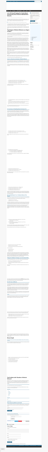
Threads (10, 1)
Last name (31, 18)
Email (8, 435)
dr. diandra (12, 17)
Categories (31, 44)
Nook (32, 39)
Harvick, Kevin (20, 17)
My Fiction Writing (27, 445)
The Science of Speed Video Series (33, 445)
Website (8, 437)
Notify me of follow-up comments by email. (12, 439)
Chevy (16, 17)
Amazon (32, 38)
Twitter (16, 1)
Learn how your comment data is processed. (21, 443)
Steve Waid (19, 61)
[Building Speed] (24, 9)
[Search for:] (37, 1)
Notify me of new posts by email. (11, 440)
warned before (9, 110)
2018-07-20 (9, 17)
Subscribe (13, 418)
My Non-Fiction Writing (21, 445)
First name (8, 407)
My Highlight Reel (39, 445)
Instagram (14, 1)
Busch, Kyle (14, 17)
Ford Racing (18, 17)
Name (8, 433)
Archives (31, 48)
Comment (8, 428)
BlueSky (8, 1)
